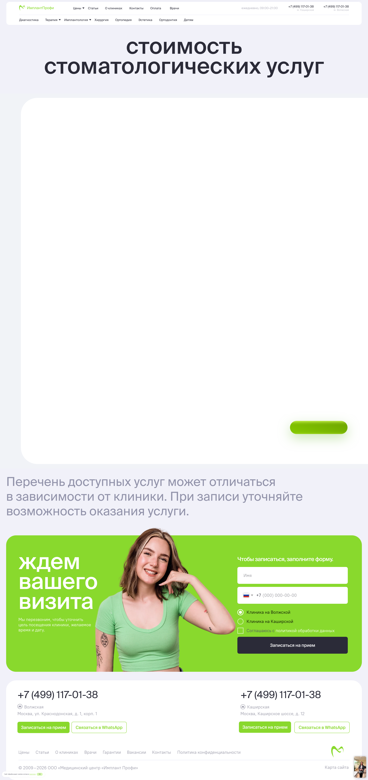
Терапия (51, 20)
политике (32, 774)
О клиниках (113, 8)
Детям (188, 20)
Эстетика (145, 20)
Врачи (174, 8)
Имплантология (76, 20)
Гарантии (112, 752)
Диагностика (29, 20)
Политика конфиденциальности (209, 752)
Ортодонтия (168, 20)
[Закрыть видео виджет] (366, 757)
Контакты (136, 8)
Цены (77, 8)
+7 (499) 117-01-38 (301, 6)
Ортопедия (123, 20)
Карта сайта (337, 767)
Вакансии (136, 752)
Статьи (93, 8)
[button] (100, 228)
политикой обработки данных (305, 630)
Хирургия (101, 20)
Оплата (155, 8)
